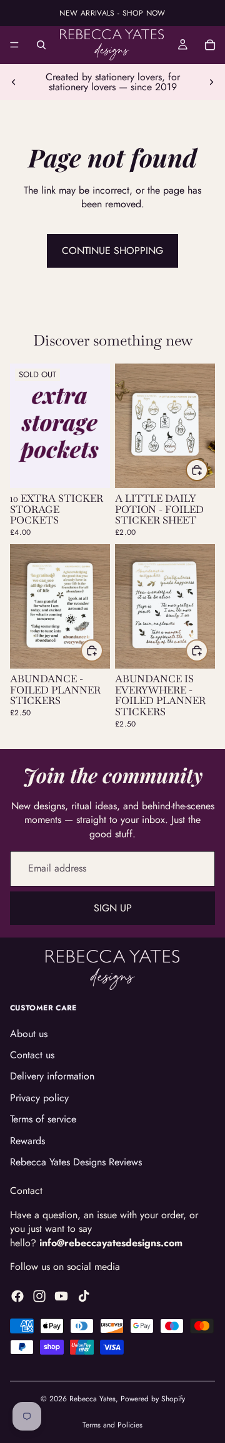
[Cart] (210, 45)
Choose (207, 470)
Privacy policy (39, 1098)
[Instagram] (39, 1296)
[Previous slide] (14, 82)
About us (29, 1034)
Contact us (32, 1055)
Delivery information (52, 1076)
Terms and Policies (112, 1425)
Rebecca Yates (92, 1398)
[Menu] (14, 45)
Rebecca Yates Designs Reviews (76, 1162)
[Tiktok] (83, 1296)
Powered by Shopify (153, 1398)
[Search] (41, 45)
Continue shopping (112, 250)
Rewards (27, 1141)
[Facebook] (17, 1296)
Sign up (113, 908)
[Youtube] (61, 1296)
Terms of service (43, 1119)
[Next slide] (211, 82)
